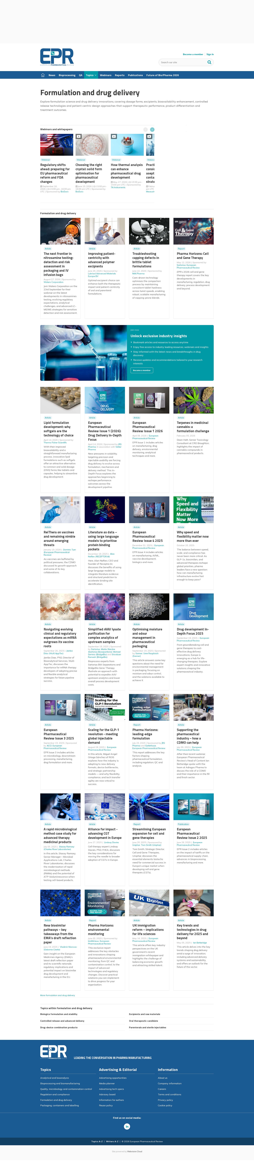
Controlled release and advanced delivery (62, 1021)
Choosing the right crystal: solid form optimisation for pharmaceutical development (89, 173)
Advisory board (107, 1094)
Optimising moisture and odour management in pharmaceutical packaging (147, 638)
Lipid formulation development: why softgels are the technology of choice (58, 429)
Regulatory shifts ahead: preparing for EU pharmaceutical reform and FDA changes (55, 173)
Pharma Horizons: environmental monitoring (101, 929)
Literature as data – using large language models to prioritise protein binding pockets (103, 541)
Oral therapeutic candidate (143, 1021)
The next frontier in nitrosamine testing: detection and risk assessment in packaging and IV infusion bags (58, 264)
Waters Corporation (53, 282)
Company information (170, 1083)
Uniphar (136, 845)
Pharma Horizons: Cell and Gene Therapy (193, 255)
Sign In (210, 54)
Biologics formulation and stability (58, 1014)
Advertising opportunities (113, 1077)
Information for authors (111, 1099)
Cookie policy (165, 1105)
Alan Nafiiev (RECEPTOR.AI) (101, 555)
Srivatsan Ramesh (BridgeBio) (104, 655)
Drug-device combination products (58, 1027)
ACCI (49, 745)
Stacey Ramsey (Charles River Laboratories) (59, 848)
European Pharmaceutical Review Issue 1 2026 (147, 427)
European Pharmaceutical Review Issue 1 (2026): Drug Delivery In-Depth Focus (105, 431)
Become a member (193, 54)
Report (181, 248)
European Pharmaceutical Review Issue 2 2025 (192, 833)
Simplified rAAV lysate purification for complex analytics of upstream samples (104, 635)
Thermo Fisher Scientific (55, 442)
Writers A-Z (112, 1141)
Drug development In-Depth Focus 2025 (193, 631)
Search (209, 61)
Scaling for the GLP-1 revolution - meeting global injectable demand (103, 736)
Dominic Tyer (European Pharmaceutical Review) (60, 552)
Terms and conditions (169, 1094)
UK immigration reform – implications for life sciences (148, 929)
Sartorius (181, 265)
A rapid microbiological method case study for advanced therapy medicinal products (60, 835)
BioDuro (64, 191)
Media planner (107, 1083)
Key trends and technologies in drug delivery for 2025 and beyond (192, 931)
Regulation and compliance (55, 1094)
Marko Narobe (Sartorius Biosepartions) (101, 650)
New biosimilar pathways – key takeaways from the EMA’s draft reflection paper (60, 934)
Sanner (139, 653)
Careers (162, 1088)
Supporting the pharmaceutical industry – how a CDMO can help (189, 736)
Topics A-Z (97, 1141)
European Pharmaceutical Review (188, 266)
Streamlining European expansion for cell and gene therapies (149, 833)
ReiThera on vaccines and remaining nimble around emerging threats (59, 538)
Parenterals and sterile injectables (147, 1027)
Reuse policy (106, 1105)
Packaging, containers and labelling (59, 1105)
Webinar (45, 159)
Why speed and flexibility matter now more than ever (193, 536)
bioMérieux (93, 941)
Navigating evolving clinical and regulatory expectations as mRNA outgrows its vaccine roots (60, 638)
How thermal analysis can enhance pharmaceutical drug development (127, 171)
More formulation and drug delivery (57, 995)
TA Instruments (118, 187)
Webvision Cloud (134, 1151)
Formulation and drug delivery (56, 1099)
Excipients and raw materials (144, 1014)
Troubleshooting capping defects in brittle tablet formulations (145, 260)
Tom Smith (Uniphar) (151, 845)
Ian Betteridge (200, 942)
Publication (183, 824)
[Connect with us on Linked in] (127, 1126)
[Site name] (57, 64)
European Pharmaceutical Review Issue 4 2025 (147, 536)
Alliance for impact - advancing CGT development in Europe (105, 833)
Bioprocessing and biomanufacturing (60, 1083)
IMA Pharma (138, 273)
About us (162, 1077)
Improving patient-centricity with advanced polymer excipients (101, 260)
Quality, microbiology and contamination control (66, 1088)
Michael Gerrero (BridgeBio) (104, 653)
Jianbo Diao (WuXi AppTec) (58, 652)
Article (48, 248)
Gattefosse (150, 745)
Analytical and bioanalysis (54, 1077)
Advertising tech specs (111, 1088)
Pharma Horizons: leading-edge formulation (145, 734)
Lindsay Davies (111, 842)
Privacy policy (165, 1099)
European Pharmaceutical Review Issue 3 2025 (59, 734)
